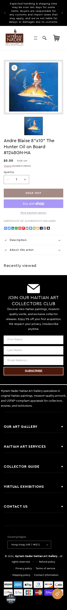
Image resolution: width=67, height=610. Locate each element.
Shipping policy (21, 575)
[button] (35, 38)
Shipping (7, 166)
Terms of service (45, 568)
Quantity (9, 172)
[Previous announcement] (5, 13)
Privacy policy (24, 568)
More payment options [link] (34, 213)
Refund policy (47, 561)
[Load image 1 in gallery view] (33, 126)
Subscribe (33, 371)
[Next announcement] (62, 13)
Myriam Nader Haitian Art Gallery (36, 556)
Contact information (46, 575)
